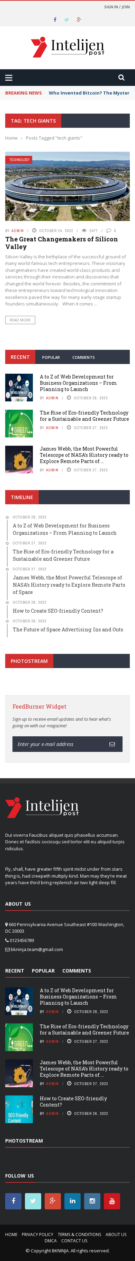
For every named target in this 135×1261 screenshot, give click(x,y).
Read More (20, 320)
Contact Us (74, 1241)
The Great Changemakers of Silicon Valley (61, 243)
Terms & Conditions (79, 1234)
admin (17, 230)
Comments (83, 357)
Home (11, 1234)
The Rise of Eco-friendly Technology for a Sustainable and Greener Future (84, 415)
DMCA (51, 1241)
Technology (19, 160)
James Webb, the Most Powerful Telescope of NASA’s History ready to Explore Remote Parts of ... (84, 454)
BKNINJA (60, 1250)
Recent (20, 357)
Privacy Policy (37, 1234)
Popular (51, 357)
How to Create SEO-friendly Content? (73, 1101)
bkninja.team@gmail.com (37, 949)
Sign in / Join (117, 6)
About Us (116, 1234)
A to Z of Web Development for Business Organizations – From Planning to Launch (78, 382)
